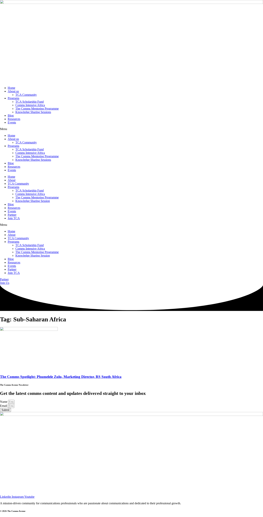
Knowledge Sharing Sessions (33, 112)
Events (12, 122)
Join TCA (14, 218)
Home (11, 87)
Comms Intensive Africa (30, 105)
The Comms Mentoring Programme (37, 108)
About (11, 180)
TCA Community (26, 94)
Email (4, 405)
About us (13, 91)
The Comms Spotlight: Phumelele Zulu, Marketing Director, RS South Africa (60, 377)
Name (4, 401)
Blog (11, 115)
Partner (12, 214)
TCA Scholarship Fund (29, 101)
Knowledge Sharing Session (32, 201)
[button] (131, 129)
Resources (14, 119)
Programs (13, 98)
